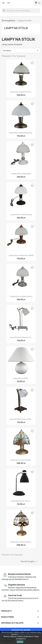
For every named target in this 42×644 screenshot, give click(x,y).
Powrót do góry (29, 561)
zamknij (20, 642)
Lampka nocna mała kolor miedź (21, 255)
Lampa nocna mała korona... (21, 92)
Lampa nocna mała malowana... (21, 133)
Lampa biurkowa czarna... (21, 501)
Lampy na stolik (16, 28)
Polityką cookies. (25, 634)
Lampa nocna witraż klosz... (21, 542)
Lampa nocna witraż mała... (21, 460)
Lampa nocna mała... (21, 378)
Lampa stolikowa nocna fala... (21, 419)
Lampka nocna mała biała (21, 173)
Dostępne (21, 50)
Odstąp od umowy (21, 630)
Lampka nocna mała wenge (21, 214)
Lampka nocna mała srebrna (21, 296)
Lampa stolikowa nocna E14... (21, 337)
